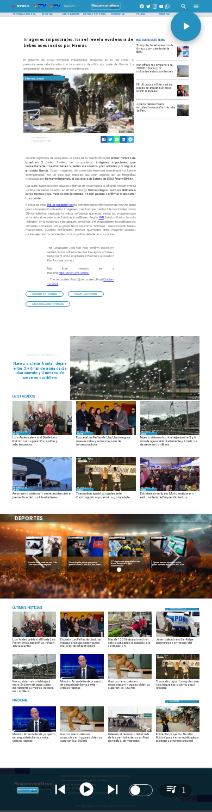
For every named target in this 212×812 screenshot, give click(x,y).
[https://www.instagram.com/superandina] (155, 10)
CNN (101, 217)
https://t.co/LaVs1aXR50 (74, 272)
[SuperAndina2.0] (106, 10)
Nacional (159, 538)
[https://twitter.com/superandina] (148, 10)
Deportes (34, 538)
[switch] (141, 790)
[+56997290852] (167, 10)
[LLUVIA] (134, 399)
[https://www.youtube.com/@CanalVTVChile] (161, 10)
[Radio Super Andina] (183, 10)
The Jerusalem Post (60, 204)
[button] (45, 294)
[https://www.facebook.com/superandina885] (142, 10)
